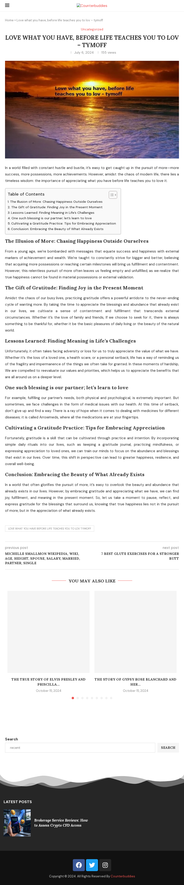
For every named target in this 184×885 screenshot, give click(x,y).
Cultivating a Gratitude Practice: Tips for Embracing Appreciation (63, 223)
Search (11, 739)
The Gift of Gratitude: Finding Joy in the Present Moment (57, 207)
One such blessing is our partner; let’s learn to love (52, 218)
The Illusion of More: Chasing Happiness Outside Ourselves (56, 201)
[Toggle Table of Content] (110, 195)
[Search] (176, 6)
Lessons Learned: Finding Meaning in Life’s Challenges (52, 212)
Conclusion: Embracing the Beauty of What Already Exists (57, 229)
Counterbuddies (123, 859)
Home (9, 20)
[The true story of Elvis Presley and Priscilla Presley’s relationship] (48, 632)
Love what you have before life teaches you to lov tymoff (49, 528)
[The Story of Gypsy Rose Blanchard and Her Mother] (135, 632)
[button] (14, 645)
